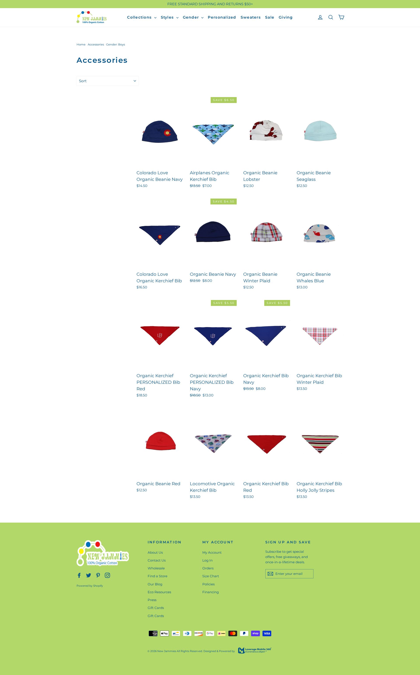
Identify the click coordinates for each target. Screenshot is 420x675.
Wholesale (156, 568)
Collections (140, 17)
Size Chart (210, 576)
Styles (168, 17)
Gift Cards (156, 608)
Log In (207, 560)
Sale (269, 17)
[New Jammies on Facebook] (79, 575)
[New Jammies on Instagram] (107, 575)
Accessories (96, 44)
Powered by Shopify (90, 585)
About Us (155, 552)
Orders (208, 568)
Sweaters (251, 17)
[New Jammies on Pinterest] (98, 575)
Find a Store (157, 576)
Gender (191, 17)
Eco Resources (159, 592)
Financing (210, 592)
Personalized (222, 17)
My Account (212, 552)
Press (152, 600)
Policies (208, 584)
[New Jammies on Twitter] (88, 575)
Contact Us (157, 560)
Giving (286, 17)
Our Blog (155, 584)
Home (81, 44)
